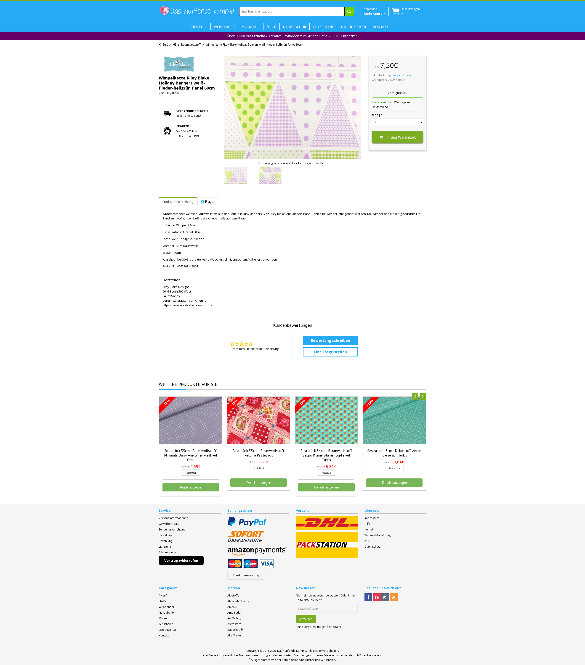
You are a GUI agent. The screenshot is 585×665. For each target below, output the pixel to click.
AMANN (232, 607)
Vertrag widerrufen (181, 560)
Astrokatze (234, 624)
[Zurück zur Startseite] (175, 45)
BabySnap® (235, 630)
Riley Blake (172, 93)
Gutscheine (166, 624)
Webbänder (166, 607)
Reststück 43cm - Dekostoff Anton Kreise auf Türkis (394, 452)
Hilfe (367, 524)
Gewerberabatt (169, 524)
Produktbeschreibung (177, 202)
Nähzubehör (167, 613)
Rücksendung (167, 552)
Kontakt (369, 529)
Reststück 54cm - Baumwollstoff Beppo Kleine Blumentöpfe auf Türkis (326, 455)
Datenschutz (372, 547)
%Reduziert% (167, 630)
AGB (367, 541)
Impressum (371, 518)
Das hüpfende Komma (291, 651)
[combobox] (296, 11)
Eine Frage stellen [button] (330, 351)
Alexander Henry (238, 601)
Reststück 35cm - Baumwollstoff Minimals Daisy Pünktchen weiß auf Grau (191, 455)
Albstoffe (233, 595)
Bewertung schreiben (330, 340)
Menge (377, 115)
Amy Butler (234, 613)
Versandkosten (402, 75)
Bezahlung (165, 541)
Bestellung (165, 535)
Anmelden (305, 618)
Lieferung (165, 547)
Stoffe (162, 601)
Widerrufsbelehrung (377, 535)
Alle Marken (234, 635)
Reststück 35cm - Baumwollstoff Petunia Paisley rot (259, 452)
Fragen (210, 201)
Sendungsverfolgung (172, 529)
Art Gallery (234, 618)
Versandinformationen (173, 518)
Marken (163, 618)
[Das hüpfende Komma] (197, 11)
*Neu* (163, 595)
